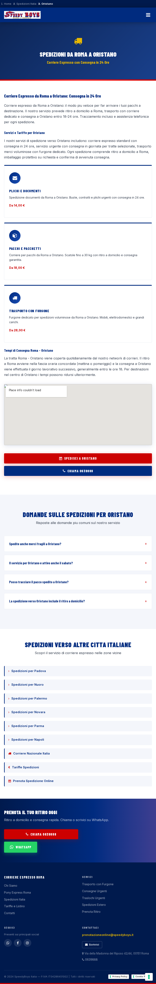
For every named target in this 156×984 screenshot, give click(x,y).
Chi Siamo (10, 885)
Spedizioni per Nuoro (27, 684)
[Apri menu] (148, 15)
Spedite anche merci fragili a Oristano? (35, 544)
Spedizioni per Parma (27, 726)
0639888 (91, 959)
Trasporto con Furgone (98, 884)
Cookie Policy (142, 976)
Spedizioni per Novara (28, 712)
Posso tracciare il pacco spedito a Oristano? (39, 582)
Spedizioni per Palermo (29, 698)
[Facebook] (18, 943)
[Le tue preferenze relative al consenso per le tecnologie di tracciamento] (149, 977)
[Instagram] (27, 943)
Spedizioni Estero (94, 904)
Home (7, 3)
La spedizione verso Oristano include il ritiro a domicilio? (47, 601)
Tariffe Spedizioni (25, 767)
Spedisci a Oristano (80, 458)
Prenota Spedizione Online (33, 781)
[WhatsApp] (8, 943)
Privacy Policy (119, 976)
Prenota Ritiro (91, 911)
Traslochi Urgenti (93, 898)
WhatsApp (23, 847)
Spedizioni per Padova (28, 671)
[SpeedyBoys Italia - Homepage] (22, 15)
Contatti (9, 913)
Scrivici (94, 944)
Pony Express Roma (17, 892)
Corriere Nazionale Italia (31, 753)
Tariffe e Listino (14, 906)
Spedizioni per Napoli (27, 739)
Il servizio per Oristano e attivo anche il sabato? (41, 563)
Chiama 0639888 (80, 471)
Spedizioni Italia (26, 3)
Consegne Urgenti (94, 891)
